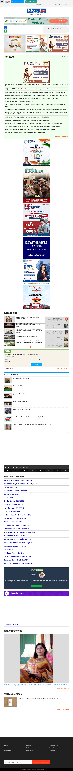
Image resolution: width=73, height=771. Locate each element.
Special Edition (11, 624)
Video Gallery (52, 750)
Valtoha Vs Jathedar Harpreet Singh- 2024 (19, 543)
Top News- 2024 (9, 549)
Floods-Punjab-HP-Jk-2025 (13, 504)
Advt (27, 743)
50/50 (8, 361)
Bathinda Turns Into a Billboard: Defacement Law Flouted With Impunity (25, 132)
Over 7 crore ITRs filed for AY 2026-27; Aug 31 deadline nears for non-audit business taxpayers (32, 126)
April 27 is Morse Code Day (20, 394)
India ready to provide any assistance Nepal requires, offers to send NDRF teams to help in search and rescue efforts (36, 85)
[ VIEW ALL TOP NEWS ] (61, 136)
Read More (37, 586)
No (39, 359)
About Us (6, 745)
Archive (5, 747)
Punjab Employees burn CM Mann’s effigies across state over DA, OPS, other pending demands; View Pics (35, 92)
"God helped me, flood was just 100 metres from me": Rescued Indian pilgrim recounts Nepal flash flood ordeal (35, 105)
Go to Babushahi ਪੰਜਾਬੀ (17, 2)
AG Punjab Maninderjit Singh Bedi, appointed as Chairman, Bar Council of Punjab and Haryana (32, 98)
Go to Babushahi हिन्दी (31, 2)
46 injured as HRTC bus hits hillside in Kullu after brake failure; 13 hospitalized (27, 89)
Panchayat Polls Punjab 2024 (14, 553)
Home (5, 743)
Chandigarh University (11, 494)
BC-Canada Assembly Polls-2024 (15, 546)
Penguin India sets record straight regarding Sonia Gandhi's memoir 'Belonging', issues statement (33, 123)
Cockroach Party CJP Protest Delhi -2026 (18, 480)
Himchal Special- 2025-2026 (14, 501)
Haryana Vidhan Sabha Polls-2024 (16, 560)
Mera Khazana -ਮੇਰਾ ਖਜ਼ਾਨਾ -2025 (15, 508)
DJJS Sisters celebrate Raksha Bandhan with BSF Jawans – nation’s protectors (27, 120)
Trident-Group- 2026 (11, 487)
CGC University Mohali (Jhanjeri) (15, 491)
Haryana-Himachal (53, 747)
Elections (28, 745)
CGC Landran (8, 498)
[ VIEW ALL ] (66, 433)
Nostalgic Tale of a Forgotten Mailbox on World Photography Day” (32, 424)
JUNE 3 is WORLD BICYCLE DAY (21, 378)
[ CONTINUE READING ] (63, 689)
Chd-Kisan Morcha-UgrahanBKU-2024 (17, 556)
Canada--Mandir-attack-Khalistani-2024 (18, 539)
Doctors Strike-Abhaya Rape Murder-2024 (19, 563)
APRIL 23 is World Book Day (20, 401)
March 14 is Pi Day (18, 386)
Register (67, 4)
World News (29, 747)
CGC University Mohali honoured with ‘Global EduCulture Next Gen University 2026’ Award (30, 129)
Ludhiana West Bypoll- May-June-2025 (17, 515)
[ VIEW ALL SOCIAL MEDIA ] (61, 709)
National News (52, 743)
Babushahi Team (8, 750)
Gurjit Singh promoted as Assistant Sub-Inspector (19, 101)
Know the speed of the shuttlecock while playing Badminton (30, 417)
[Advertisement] (36, 449)
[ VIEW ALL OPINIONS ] (36, 347)
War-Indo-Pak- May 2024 (13, 522)
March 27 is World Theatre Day (21, 409)
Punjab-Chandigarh (53, 745)
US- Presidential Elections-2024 (15, 536)
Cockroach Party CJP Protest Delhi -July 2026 (20, 484)
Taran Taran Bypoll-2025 (12, 511)
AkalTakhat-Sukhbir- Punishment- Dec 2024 (19, 532)
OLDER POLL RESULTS (62, 368)
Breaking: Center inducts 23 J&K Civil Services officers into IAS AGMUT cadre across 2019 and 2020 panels (36, 95)
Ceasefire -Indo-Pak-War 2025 (15, 518)
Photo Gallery (29, 750)
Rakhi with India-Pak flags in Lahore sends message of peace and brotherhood (27, 117)
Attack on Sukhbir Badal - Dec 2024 (16, 529)
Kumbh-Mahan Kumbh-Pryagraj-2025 (17, 525)
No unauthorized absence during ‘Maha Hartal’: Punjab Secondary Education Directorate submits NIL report (36, 109)
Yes (8, 359)
